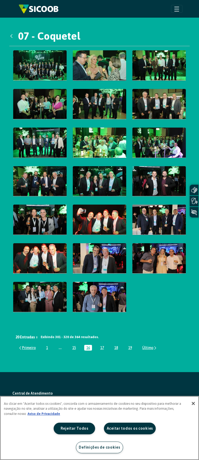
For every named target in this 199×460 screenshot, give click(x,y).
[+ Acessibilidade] (194, 212)
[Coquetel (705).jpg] (159, 65)
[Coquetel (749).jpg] (40, 181)
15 (75, 348)
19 (131, 348)
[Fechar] (193, 403)
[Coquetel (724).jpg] (99, 143)
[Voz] (194, 201)
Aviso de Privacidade (43, 414)
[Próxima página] (149, 348)
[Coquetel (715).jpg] (99, 104)
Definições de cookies (99, 447)
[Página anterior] (27, 348)
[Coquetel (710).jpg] (40, 104)
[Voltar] (12, 36)
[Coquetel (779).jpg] (159, 258)
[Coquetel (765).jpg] (99, 220)
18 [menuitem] (117, 348)
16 (89, 348)
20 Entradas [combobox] (25, 337)
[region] (99, 428)
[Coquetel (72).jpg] (40, 143)
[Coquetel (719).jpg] (159, 104)
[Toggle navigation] (176, 8)
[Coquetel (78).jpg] (40, 297)
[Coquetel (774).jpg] (99, 258)
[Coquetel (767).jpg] (159, 220)
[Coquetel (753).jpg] (159, 181)
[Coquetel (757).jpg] (40, 220)
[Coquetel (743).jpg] (159, 143)
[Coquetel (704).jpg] (99, 65)
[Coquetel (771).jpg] (40, 258)
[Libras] (194, 190)
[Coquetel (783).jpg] (99, 297)
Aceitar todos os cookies (130, 428)
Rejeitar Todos (74, 428)
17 (103, 348)
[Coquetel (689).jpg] (40, 65)
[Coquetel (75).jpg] (99, 181)
